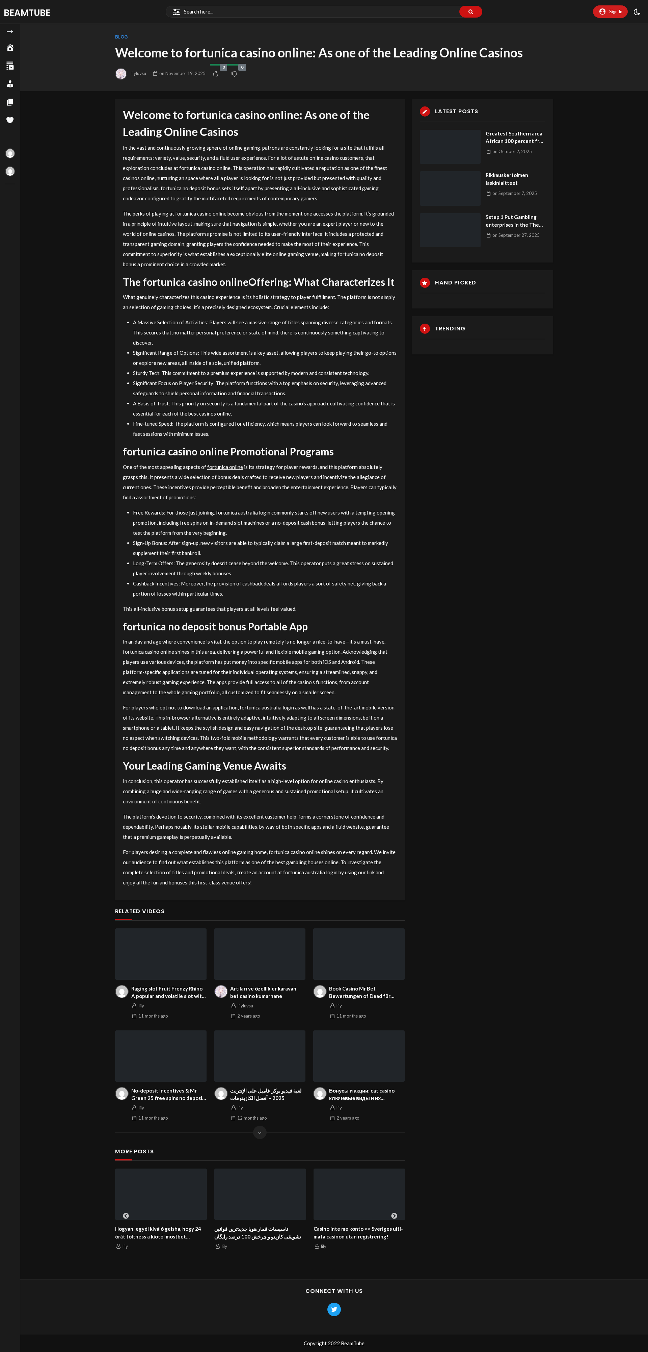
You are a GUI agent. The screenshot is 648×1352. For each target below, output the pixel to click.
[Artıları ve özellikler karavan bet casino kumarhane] (260, 954)
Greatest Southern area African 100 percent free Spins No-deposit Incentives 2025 (515, 137)
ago (153, 1016)
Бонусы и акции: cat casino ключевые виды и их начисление (362, 1094)
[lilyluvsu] (221, 991)
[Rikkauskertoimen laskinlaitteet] (450, 188)
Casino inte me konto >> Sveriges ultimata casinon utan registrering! (358, 1233)
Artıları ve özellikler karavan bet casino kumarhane (263, 992)
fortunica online (225, 467)
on (182, 73)
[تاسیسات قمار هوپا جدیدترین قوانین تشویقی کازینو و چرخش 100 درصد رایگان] (260, 1194)
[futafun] (10, 171)
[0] (215, 73)
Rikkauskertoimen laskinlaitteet (507, 179)
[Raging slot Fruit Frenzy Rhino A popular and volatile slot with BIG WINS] (161, 954)
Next (394, 1216)
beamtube (27, 12)
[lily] (122, 991)
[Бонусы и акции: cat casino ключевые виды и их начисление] (359, 1056)
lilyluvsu (138, 73)
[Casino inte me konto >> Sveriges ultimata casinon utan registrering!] (359, 1194)
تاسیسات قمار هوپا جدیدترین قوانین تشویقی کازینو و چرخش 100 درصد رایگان (257, 1233)
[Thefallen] (10, 153)
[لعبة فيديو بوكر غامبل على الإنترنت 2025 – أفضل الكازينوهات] (260, 1056)
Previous (126, 1216)
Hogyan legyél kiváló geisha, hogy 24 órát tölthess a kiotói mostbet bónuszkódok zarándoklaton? (158, 1233)
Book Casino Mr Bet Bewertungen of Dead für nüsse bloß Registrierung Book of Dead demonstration (365, 992)
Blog (121, 37)
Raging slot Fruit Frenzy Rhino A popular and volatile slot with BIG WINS (168, 992)
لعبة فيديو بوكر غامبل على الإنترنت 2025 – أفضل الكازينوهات (266, 1094)
